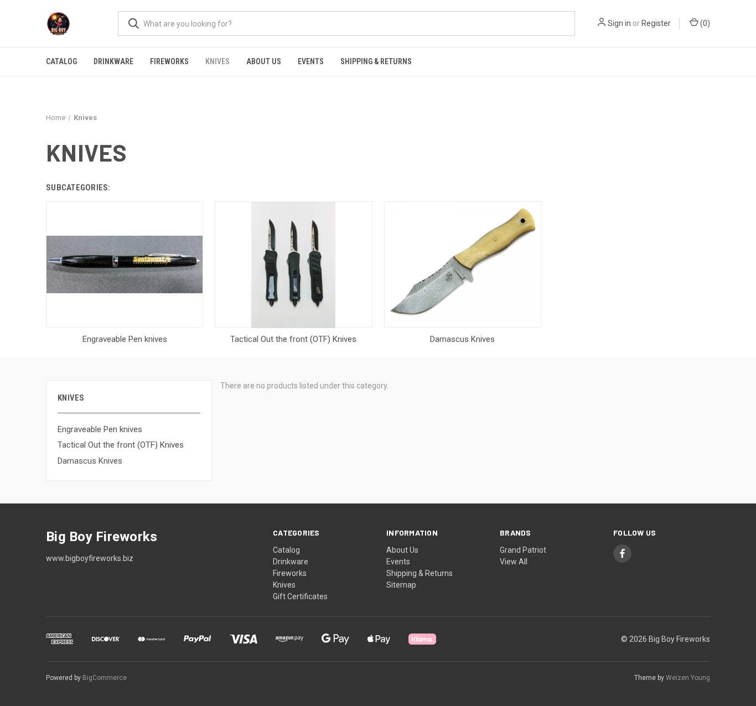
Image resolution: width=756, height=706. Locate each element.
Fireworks (169, 61)
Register (656, 23)
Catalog (61, 61)
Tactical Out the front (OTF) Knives (121, 445)
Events (311, 61)
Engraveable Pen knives (100, 429)
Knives (217, 61)
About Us (263, 61)
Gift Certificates (300, 596)
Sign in (619, 23)
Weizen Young (688, 678)
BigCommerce (104, 678)
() (704, 23)
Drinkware (113, 61)
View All (513, 561)
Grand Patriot (523, 550)
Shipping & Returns (376, 61)
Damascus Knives (90, 461)
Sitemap (401, 584)
